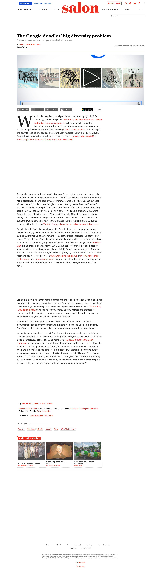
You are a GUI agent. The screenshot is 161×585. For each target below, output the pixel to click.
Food (57, 9)
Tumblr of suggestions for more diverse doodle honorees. (71, 224)
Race (56, 429)
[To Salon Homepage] (80, 7)
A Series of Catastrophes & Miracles (84, 409)
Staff (68, 545)
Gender (40, 429)
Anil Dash (31, 429)
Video (140, 9)
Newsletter (114, 3)
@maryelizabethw (43, 411)
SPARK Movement (68, 429)
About (58, 545)
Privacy (89, 545)
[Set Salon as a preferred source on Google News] (87, 109)
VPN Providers (80, 562)
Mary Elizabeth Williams (29, 45)
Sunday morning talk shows (63, 256)
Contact (78, 545)
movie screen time (44, 259)
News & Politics (25, 9)
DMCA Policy (80, 566)
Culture (44, 9)
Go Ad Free (86, 548)
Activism (21, 429)
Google (48, 429)
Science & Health (110, 9)
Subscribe (25, 3)
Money (128, 9)
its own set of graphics (74, 130)
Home (48, 545)
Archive (73, 548)
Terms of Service (103, 545)
